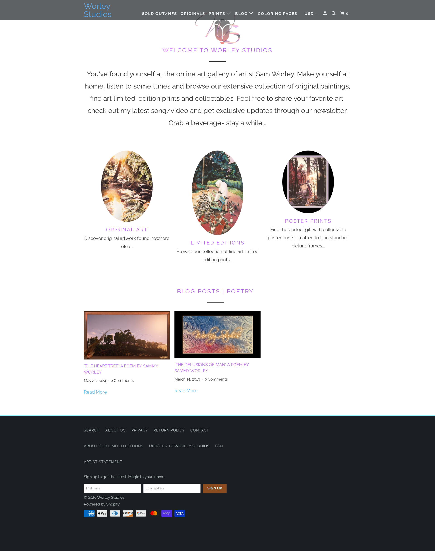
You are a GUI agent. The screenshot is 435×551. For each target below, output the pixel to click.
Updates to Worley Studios (179, 446)
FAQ (219, 446)
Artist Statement (103, 462)
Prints (218, 13)
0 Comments (122, 380)
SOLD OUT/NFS (159, 13)
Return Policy (169, 430)
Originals (193, 13)
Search (92, 430)
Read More (95, 392)
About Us (115, 430)
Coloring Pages (277, 13)
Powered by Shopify (102, 504)
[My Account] (325, 13)
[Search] (334, 13)
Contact (199, 430)
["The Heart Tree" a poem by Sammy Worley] (127, 335)
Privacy (139, 430)
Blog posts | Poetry (215, 291)
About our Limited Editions (113, 446)
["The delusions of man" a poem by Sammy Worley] (217, 334)
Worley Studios (97, 10)
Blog (242, 13)
